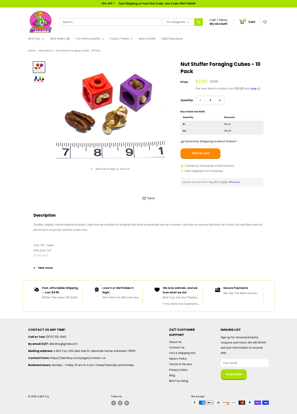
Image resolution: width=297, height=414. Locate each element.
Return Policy (178, 359)
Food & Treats (119, 39)
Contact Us (176, 347)
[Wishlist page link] (265, 22)
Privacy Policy (178, 370)
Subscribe (234, 374)
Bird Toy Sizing (178, 381)
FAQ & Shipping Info (182, 353)
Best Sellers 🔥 (60, 39)
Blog (172, 375)
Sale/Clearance (172, 39)
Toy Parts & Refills (88, 39)
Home (31, 50)
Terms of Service (180, 364)
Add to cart (200, 153)
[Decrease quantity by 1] (200, 100)
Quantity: (187, 100)
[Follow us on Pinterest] (126, 403)
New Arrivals (147, 39)
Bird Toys (34, 39)
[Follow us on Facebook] (113, 403)
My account (219, 24)
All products (46, 50)
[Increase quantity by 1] (220, 100)
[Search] (198, 22)
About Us (175, 342)
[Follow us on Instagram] (120, 403)
